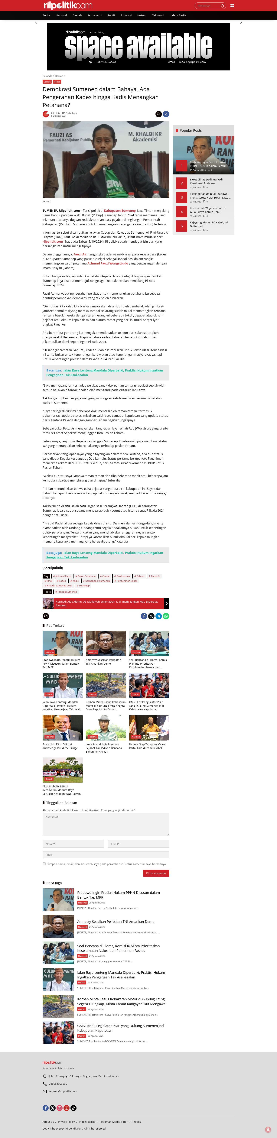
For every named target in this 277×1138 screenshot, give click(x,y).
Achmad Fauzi (63, 576)
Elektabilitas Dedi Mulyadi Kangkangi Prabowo (206, 181)
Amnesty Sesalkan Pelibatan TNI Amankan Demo (103, 661)
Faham (140, 576)
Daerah (47, 81)
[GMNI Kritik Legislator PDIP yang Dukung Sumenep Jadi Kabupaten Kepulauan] (149, 685)
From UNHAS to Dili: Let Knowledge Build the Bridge (60, 746)
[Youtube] (67, 1108)
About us (48, 1121)
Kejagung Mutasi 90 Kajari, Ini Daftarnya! (209, 224)
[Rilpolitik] (115, 5)
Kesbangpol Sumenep (97, 580)
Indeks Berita (87, 1121)
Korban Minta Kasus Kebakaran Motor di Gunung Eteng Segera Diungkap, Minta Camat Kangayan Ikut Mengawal (106, 705)
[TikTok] (73, 1108)
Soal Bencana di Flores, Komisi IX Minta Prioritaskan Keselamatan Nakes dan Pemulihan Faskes (148, 663)
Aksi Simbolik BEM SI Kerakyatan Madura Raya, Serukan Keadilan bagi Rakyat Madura (61, 790)
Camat (106, 576)
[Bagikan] (166, 114)
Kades (62, 580)
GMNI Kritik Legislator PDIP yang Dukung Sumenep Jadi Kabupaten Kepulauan (146, 705)
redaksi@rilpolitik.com (63, 1091)
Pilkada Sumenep (67, 591)
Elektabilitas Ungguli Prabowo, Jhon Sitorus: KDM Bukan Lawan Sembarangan (210, 195)
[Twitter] (151, 616)
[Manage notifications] (268, 1130)
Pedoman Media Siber (114, 1121)
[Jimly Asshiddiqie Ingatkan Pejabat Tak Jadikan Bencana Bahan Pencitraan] (106, 728)
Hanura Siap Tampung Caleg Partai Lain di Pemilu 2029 (147, 746)
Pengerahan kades (127, 580)
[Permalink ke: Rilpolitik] (47, 114)
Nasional (49, 652)
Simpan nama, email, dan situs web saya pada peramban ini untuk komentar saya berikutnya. (107, 864)
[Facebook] (144, 616)
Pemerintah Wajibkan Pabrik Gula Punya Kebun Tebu (208, 210)
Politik (57, 81)
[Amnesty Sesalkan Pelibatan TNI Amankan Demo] (106, 643)
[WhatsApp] (166, 616)
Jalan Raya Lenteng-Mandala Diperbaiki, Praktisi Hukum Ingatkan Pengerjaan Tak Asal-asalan (62, 705)
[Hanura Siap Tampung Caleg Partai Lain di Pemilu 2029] (149, 728)
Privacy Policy (66, 1121)
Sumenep (84, 585)
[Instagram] (60, 1108)
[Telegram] (158, 616)
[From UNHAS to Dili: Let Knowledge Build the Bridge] (63, 728)
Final (49, 580)
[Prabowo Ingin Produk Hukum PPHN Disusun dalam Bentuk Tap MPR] (63, 643)
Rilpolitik (55, 113)
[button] (222, 5)
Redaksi (137, 1121)
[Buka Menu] (232, 5)
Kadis (76, 580)
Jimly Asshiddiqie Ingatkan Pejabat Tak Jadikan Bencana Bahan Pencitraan (104, 747)
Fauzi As (155, 576)
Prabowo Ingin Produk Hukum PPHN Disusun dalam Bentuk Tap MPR (61, 663)
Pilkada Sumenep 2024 (59, 585)
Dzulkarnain (123, 576)
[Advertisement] (203, 97)
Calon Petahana (87, 576)
